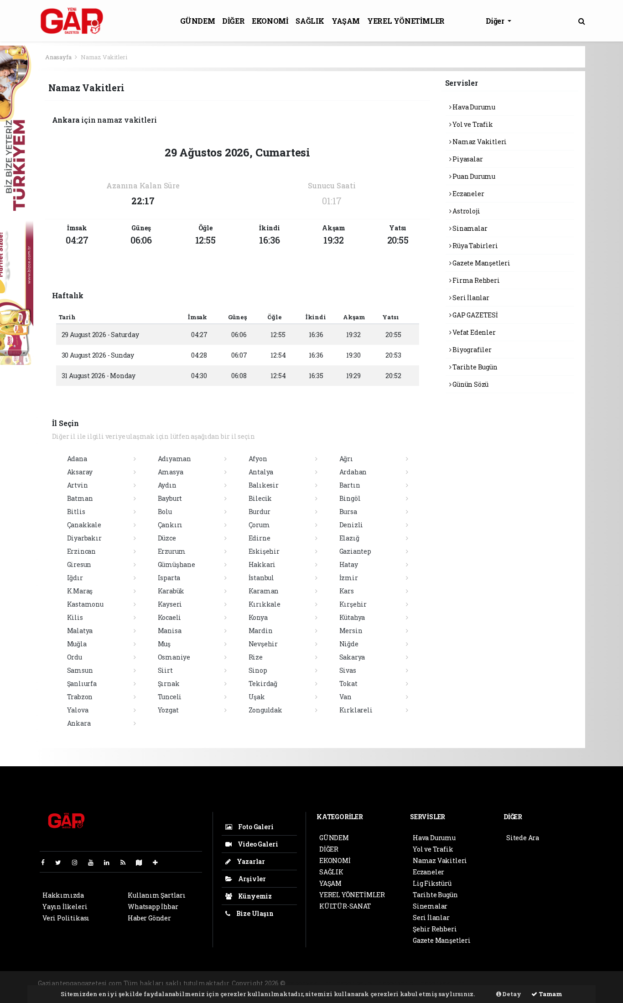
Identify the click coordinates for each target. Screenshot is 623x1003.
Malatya (80, 630)
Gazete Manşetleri (480, 263)
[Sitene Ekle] (159, 862)
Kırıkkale (264, 604)
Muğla (77, 643)
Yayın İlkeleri (64, 906)
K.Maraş (80, 591)
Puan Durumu (473, 176)
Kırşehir (353, 604)
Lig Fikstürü (432, 883)
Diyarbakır (84, 538)
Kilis (75, 617)
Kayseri (170, 604)
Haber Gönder (149, 918)
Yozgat (168, 710)
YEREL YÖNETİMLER (406, 21)
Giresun (79, 564)
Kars (346, 591)
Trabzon (80, 696)
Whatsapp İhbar (153, 906)
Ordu (74, 657)
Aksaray (80, 472)
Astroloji (465, 211)
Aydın (167, 485)
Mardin (261, 630)
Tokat (348, 683)
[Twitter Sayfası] (61, 862)
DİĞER (233, 21)
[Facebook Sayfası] (46, 862)
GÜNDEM (197, 21)
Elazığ (349, 538)
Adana (77, 458)
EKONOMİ (270, 21)
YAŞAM (346, 21)
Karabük (171, 591)
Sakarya (352, 657)
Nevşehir (263, 643)
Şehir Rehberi (435, 929)
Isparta (169, 577)
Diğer (496, 21)
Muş (164, 643)
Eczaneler (467, 193)
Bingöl (350, 498)
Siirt (165, 670)
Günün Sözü (469, 384)
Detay (511, 994)
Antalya (261, 472)
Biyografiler (471, 349)
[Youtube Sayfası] (94, 862)
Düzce (167, 538)
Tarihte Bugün (474, 367)
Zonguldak (265, 710)
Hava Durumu (473, 107)
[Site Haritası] (143, 862)
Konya (258, 617)
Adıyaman (174, 458)
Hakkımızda (63, 895)
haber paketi (356, 983)
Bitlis (76, 511)
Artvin (77, 485)
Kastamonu (85, 604)
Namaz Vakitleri (479, 141)
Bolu (165, 511)
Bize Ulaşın (254, 913)
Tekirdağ (263, 683)
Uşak (257, 696)
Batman (80, 498)
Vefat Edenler (473, 332)
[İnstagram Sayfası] (78, 862)
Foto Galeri (255, 826)
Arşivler (251, 878)
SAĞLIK (310, 21)
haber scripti (398, 983)
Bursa (348, 511)
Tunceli (170, 696)
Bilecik (260, 498)
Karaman (264, 591)
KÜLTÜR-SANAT (345, 906)
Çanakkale (84, 524)
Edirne (259, 538)
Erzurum (172, 551)
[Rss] (126, 862)
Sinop (258, 670)
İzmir (348, 577)
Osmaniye (174, 657)
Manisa (170, 630)
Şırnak (169, 683)
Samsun (80, 670)
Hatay (348, 564)
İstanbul (261, 577)
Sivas (347, 670)
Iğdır (75, 577)
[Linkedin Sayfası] (110, 862)
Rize (256, 657)
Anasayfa (59, 57)
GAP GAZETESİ (474, 315)
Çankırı (170, 524)
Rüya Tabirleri (474, 245)
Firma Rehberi (475, 280)
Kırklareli (356, 710)
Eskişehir (264, 551)
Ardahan (353, 472)
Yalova (77, 710)
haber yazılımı (311, 983)
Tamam (549, 994)
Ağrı (346, 458)
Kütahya (352, 617)
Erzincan (81, 551)
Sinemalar (430, 906)
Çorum (259, 524)
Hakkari (262, 564)
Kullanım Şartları (157, 895)
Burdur (259, 511)
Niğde (348, 643)
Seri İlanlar (470, 297)
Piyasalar (467, 159)
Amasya (170, 472)
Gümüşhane (176, 564)
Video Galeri (257, 844)
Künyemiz (254, 896)
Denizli (351, 524)
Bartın (349, 485)
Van (345, 696)
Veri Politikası (65, 918)
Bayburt (170, 498)
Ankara (79, 723)
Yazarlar (250, 861)
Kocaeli (170, 617)
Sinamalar (469, 228)
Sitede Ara (522, 837)
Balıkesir (264, 485)
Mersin (351, 630)
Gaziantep (355, 551)
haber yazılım (443, 983)
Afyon (258, 458)
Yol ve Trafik (472, 124)
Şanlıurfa (82, 683)
